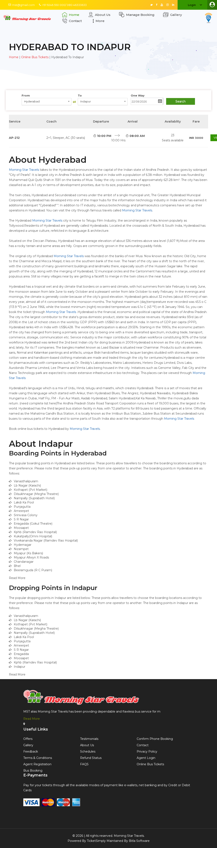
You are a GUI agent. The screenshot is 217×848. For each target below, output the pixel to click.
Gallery (176, 15)
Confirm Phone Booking (155, 739)
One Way (138, 95)
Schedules (87, 751)
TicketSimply (96, 841)
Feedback (30, 751)
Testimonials (89, 739)
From (26, 95)
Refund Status (91, 758)
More (100, 21)
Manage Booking (140, 15)
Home (74, 15)
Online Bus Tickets (35, 57)
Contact (75, 21)
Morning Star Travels (24, 170)
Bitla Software (139, 841)
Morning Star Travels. (129, 836)
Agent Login (146, 758)
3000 (196, 137)
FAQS (84, 764)
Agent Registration (37, 764)
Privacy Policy (147, 751)
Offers (27, 739)
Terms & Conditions (37, 758)
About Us (102, 15)
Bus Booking (32, 770)
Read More (31, 719)
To (80, 95)
